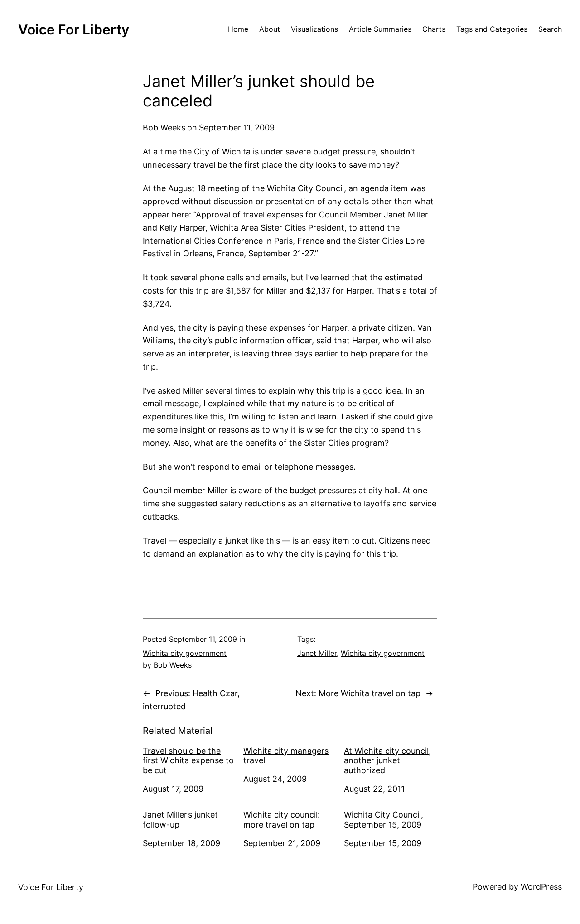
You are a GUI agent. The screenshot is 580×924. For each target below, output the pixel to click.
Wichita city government (185, 653)
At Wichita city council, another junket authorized (387, 760)
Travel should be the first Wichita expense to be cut (188, 760)
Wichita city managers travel (286, 755)
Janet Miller (317, 653)
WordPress (541, 886)
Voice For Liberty (73, 29)
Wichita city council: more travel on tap (281, 819)
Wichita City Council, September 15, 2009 (383, 819)
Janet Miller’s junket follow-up (180, 819)
